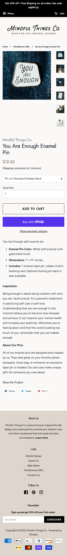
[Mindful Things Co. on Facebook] (26, 493)
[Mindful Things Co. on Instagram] (41, 493)
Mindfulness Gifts (21, 46)
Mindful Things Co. (37, 530)
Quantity (8, 187)
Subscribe (54, 519)
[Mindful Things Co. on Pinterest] (34, 493)
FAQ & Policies (33, 456)
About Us (33, 460)
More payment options (33, 231)
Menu (10, 13)
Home (5, 46)
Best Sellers (34, 465)
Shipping (8, 168)
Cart (61, 13)
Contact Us (33, 475)
